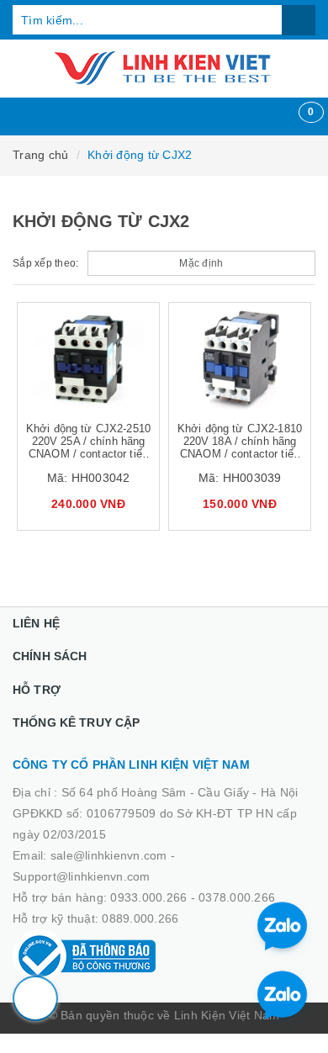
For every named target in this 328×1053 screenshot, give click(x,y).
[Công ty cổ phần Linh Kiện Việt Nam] (164, 68)
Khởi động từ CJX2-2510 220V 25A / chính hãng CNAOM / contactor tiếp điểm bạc (88, 447)
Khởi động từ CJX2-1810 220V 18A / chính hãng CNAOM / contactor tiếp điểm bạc (239, 447)
